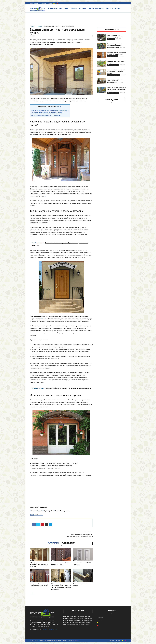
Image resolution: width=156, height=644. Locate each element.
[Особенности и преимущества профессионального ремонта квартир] (101, 72)
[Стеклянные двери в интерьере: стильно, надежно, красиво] (101, 55)
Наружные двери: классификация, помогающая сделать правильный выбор (80, 535)
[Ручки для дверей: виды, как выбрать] (83, 575)
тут (45, 196)
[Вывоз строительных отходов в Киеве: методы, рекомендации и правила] (101, 90)
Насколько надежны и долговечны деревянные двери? (50, 110)
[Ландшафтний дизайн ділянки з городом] (101, 63)
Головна (32, 26)
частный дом (38, 514)
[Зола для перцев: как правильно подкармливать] (101, 37)
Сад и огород (111, 38)
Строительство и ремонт (58, 8)
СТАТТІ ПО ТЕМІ (53, 543)
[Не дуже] (33, 511)
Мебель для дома (78, 8)
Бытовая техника (113, 8)
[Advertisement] (78, 19)
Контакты (43, 3)
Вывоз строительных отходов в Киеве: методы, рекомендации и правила (116, 89)
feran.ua (43, 319)
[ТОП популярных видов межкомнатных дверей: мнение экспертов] (39, 554)
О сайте (50, 3)
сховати (59, 106)
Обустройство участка (113, 47)
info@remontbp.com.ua (50, 629)
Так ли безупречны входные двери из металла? (47, 113)
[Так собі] (39, 511)
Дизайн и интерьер (96, 8)
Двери (39, 26)
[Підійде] (45, 511)
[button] (124, 8)
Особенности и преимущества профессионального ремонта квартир (116, 71)
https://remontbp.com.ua (73, 640)
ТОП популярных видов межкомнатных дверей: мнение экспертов (39, 564)
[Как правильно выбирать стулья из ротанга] (101, 81)
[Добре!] (51, 511)
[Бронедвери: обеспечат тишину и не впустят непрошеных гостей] (39, 575)
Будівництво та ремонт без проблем (41, 623)
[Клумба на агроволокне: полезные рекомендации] (101, 46)
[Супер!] (56, 511)
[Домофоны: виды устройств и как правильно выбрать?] (61, 554)
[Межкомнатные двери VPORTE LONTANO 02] (83, 554)
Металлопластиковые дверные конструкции (46, 115)
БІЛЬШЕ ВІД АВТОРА (68, 543)
